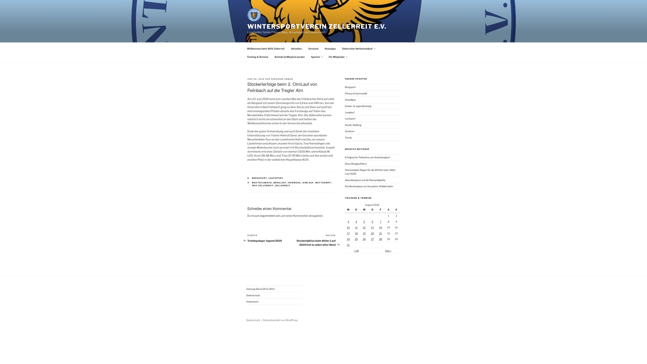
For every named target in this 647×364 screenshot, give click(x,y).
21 (380, 233)
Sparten (315, 56)
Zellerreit (282, 185)
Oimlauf (308, 182)
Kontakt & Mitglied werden (290, 56)
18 (356, 233)
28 (380, 239)
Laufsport (276, 178)
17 (348, 233)
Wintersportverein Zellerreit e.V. (317, 26)
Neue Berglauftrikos (356, 163)
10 (348, 227)
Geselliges (350, 99)
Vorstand (313, 48)
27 (372, 239)
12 (364, 227)
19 (364, 233)
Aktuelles (296, 48)
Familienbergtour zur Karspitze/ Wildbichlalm (369, 186)
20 (372, 233)
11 (356, 227)
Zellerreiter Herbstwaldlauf (357, 48)
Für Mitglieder (337, 56)
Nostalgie (330, 48)
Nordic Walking (353, 125)
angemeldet (267, 215)
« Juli (356, 250)
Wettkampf (323, 182)
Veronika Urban (282, 79)
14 (380, 227)
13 (372, 227)
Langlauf (349, 112)
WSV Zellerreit (263, 185)
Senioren (350, 131)
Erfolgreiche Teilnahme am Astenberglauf (367, 157)
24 (348, 239)
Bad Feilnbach (262, 182)
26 (364, 239)
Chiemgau (294, 182)
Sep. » (388, 250)
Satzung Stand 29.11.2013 (260, 288)
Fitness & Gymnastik (356, 93)
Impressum (252, 301)
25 (356, 239)
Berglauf (279, 182)
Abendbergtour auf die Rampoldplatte (365, 180)
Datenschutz (253, 295)
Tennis (348, 137)
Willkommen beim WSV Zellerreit (266, 48)
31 (348, 245)
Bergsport (259, 178)
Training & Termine (257, 56)
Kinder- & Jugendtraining (358, 106)
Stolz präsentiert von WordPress (280, 320)
